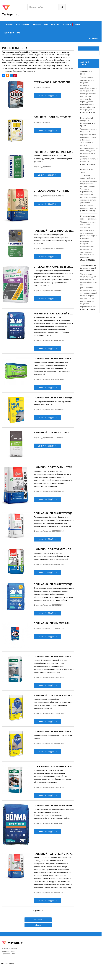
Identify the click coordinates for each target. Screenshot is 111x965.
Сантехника (22, 25)
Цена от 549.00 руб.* (47, 752)
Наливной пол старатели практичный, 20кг (54, 549)
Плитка (55, 25)
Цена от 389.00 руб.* (47, 901)
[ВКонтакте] (3, 75)
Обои (77, 25)
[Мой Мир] (11, 75)
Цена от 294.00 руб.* (47, 572)
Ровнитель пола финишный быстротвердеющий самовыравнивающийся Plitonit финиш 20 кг (54, 152)
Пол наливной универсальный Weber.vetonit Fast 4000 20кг (54, 731)
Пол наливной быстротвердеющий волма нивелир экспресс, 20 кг (54, 584)
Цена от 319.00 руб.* (47, 204)
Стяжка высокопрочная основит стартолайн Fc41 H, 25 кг (54, 766)
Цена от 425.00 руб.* (47, 795)
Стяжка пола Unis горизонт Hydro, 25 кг (54, 82)
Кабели (67, 25)
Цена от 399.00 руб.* (47, 257)
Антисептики (40, 25)
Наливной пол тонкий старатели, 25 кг (54, 853)
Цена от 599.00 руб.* (47, 175)
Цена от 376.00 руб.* (47, 637)
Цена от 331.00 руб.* (47, 348)
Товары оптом (12, 33)
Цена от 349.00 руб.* (47, 96)
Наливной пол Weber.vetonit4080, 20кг (54, 695)
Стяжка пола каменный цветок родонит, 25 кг (54, 266)
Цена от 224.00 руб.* (47, 299)
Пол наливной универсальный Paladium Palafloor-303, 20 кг (54, 358)
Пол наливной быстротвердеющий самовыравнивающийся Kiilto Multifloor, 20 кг (54, 397)
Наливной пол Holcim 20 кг (51, 432)
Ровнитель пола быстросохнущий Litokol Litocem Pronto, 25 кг (54, 117)
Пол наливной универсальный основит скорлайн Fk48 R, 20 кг (54, 656)
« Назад (38, 925)
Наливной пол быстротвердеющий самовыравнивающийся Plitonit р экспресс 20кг (54, 230)
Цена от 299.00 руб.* (47, 613)
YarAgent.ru (14, 943)
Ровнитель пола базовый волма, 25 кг (54, 313)
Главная (8, 25)
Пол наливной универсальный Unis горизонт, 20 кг (54, 623)
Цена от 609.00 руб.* (47, 685)
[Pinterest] (15, 75)
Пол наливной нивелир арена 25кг (54, 805)
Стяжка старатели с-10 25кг (52, 190)
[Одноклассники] (7, 75)
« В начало (38, 920)
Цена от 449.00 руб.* (47, 831)
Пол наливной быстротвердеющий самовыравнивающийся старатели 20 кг (54, 513)
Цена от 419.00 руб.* (47, 387)
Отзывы (93, 38)
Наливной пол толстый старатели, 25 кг (54, 467)
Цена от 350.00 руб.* (47, 446)
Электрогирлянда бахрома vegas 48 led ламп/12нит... (88, 268)
